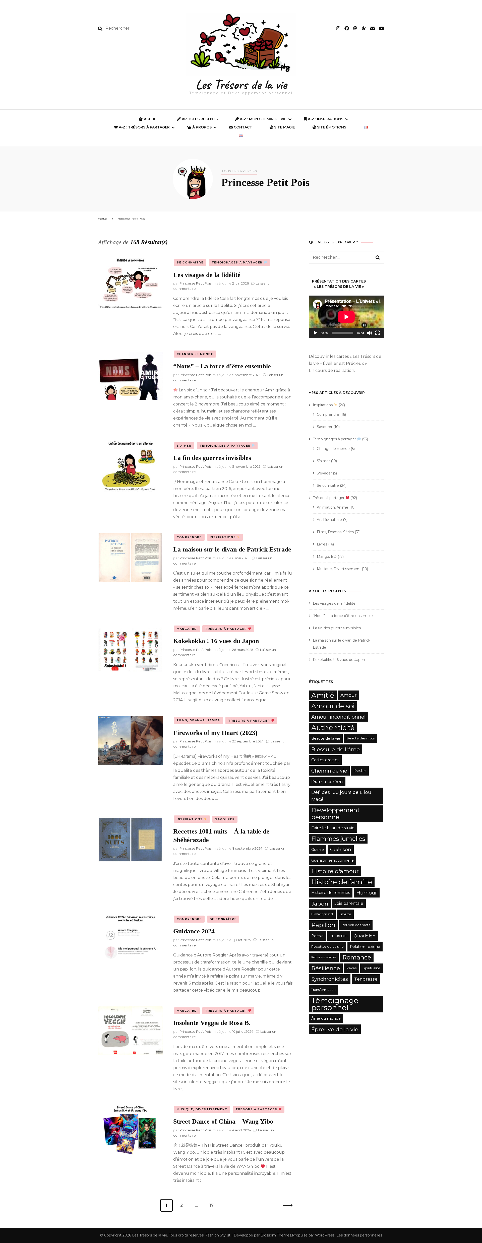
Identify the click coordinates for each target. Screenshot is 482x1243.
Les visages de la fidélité (206, 275)
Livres (322, 544)
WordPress (324, 1235)
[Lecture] (315, 332)
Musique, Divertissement (202, 1109)
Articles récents (199, 119)
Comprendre (189, 537)
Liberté (345, 914)
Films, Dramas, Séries (198, 720)
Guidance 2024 (194, 931)
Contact (242, 127)
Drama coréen (327, 781)
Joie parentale (349, 903)
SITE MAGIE (284, 127)
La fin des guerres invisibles (212, 457)
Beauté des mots (360, 738)
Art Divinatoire (329, 519)
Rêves (351, 968)
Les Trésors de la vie (241, 84)
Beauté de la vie (325, 738)
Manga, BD (187, 629)
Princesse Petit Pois (195, 283)
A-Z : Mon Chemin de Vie (262, 119)
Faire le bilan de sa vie (332, 827)
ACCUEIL (151, 119)
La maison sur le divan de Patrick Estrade (232, 549)
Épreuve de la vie (334, 1029)
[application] (346, 317)
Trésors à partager (226, 629)
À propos (201, 127)
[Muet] (369, 332)
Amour (348, 695)
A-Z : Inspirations (325, 119)
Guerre (317, 849)
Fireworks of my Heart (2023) (215, 732)
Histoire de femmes (330, 892)
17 (213, 1205)
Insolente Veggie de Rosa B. (212, 1022)
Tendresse (366, 979)
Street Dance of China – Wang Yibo (223, 1121)
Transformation (323, 990)
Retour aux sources (323, 957)
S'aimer (184, 445)
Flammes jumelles (338, 838)
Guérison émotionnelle (332, 860)
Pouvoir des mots (356, 925)
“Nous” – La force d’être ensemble (222, 366)
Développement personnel (335, 813)
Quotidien (365, 935)
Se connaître (190, 262)
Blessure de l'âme (335, 749)
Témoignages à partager (238, 262)
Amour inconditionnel (338, 717)
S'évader (324, 473)
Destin (359, 770)
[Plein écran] (377, 332)
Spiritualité (371, 968)
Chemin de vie (329, 771)
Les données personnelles (359, 1235)
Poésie (317, 936)
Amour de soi (333, 706)
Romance (356, 957)
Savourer (225, 819)
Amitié (322, 695)
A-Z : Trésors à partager (144, 127)
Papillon (323, 925)
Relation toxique (365, 946)
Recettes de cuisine (327, 946)
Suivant (286, 1205)
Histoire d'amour (335, 871)
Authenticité (332, 727)
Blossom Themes (276, 1235)
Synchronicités (329, 979)
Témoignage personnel (334, 1004)
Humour (366, 893)
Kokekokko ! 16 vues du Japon (216, 641)
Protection (338, 936)
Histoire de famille (341, 882)
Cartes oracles (325, 759)
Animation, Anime (332, 507)
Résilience (325, 968)
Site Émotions (331, 127)
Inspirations (223, 537)
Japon (319, 903)
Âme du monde (326, 1018)
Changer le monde (195, 354)
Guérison (340, 849)
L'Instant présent (322, 914)
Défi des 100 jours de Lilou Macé (341, 795)
